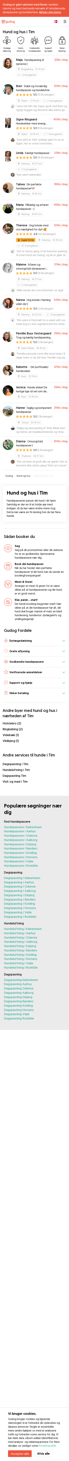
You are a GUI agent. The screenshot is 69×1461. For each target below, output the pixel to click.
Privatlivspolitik (47, 1445)
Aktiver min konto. (50, 12)
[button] (34, 641)
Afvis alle (43, 1453)
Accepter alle (20, 1453)
